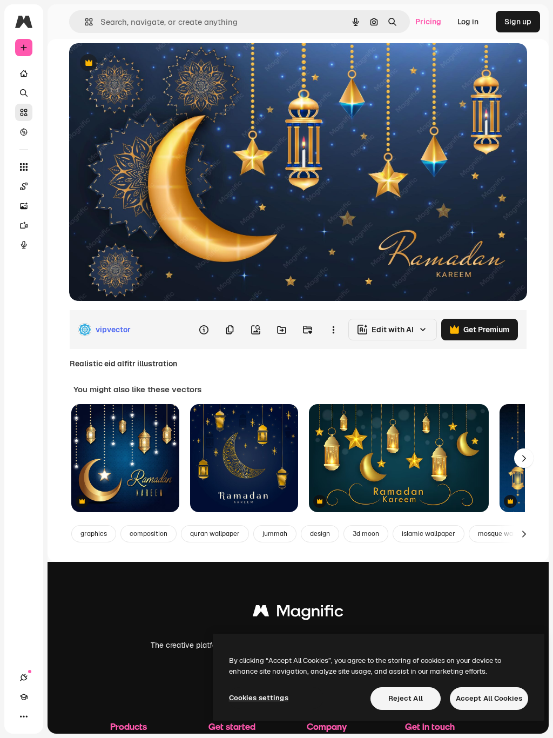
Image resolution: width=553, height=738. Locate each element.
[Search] (23, 93)
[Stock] (23, 112)
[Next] (524, 458)
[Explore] (23, 131)
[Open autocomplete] (84, 22)
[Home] (23, 73)
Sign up (517, 21)
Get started (231, 726)
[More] (23, 716)
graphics (93, 533)
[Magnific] (298, 613)
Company (327, 726)
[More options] (333, 329)
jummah (274, 533)
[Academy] (23, 697)
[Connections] (23, 677)
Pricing (428, 21)
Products (128, 726)
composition (148, 533)
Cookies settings (258, 697)
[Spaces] (23, 186)
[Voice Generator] (23, 244)
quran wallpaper (215, 533)
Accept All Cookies (489, 698)
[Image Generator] (23, 205)
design (320, 533)
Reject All (405, 698)
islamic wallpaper (428, 533)
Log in (467, 21)
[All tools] (23, 167)
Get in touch (430, 726)
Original (138, 63)
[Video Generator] (23, 225)
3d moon (366, 533)
